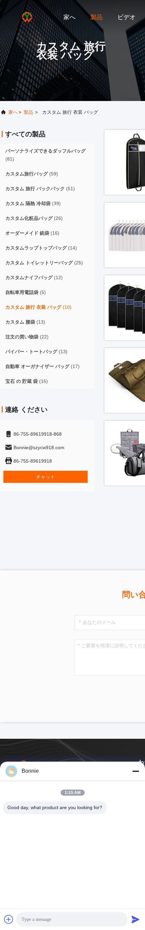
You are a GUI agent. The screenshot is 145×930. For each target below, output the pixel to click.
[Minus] (136, 771)
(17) (42, 366)
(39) (33, 203)
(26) (34, 218)
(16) (32, 233)
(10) (38, 307)
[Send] (135, 919)
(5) (25, 292)
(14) (41, 248)
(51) (40, 188)
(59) (31, 173)
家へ (69, 17)
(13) (25, 322)
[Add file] (8, 919)
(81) (45, 155)
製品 (96, 17)
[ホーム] (27, 17)
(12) (34, 277)
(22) (27, 336)
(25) (44, 262)
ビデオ (126, 17)
